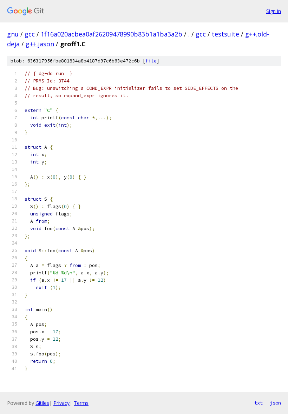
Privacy (61, 403)
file (151, 61)
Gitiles (42, 403)
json (275, 403)
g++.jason (40, 44)
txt (258, 403)
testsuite (225, 34)
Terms (81, 403)
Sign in (273, 11)
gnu (13, 34)
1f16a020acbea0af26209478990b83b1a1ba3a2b (111, 34)
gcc (30, 34)
